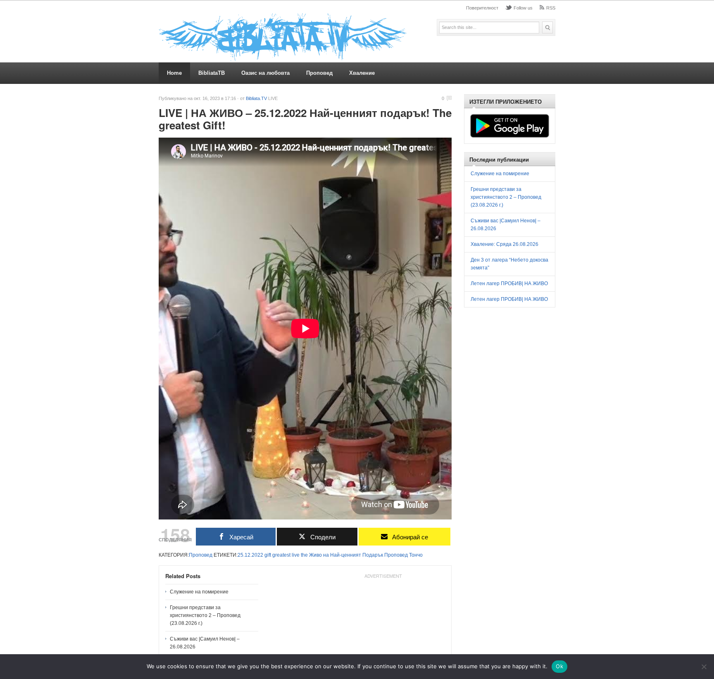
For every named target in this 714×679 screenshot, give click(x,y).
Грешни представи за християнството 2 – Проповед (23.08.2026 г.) (205, 615)
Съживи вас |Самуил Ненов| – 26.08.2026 (205, 643)
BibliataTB (211, 73)
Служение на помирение (199, 592)
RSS (550, 7)
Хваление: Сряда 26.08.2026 (504, 244)
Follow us (523, 7)
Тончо (416, 555)
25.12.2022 (250, 555)
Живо (315, 555)
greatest (281, 555)
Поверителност (482, 7)
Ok (559, 666)
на (326, 555)
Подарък (372, 555)
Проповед (319, 73)
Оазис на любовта (265, 73)
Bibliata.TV (256, 98)
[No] (704, 666)
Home (174, 73)
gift (267, 555)
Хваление (362, 73)
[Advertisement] (532, 373)
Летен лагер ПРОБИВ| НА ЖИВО (509, 283)
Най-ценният (345, 555)
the (304, 555)
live (296, 555)
